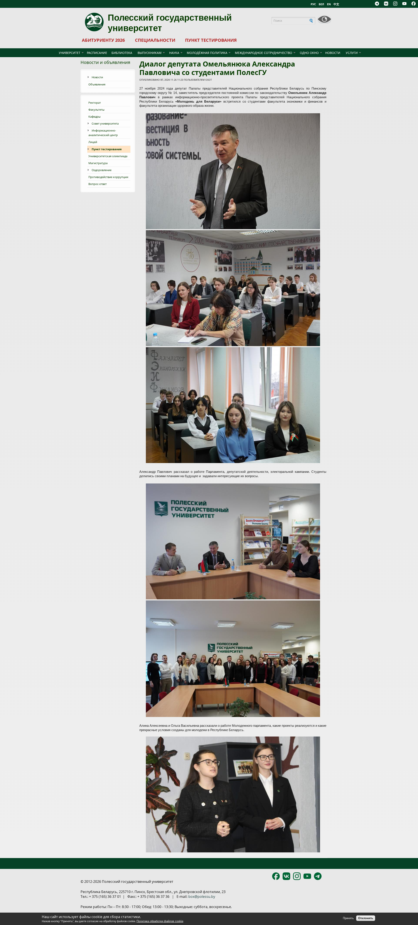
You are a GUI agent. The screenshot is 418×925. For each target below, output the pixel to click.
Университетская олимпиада (107, 156)
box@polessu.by (201, 896)
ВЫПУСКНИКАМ (150, 53)
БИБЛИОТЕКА (121, 53)
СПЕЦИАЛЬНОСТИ (155, 40)
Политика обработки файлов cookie (160, 921)
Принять (348, 918)
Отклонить (365, 918)
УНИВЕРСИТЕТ (69, 53)
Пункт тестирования (107, 149)
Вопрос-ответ (97, 184)
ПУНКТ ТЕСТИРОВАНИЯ (211, 40)
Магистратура (98, 163)
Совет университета (105, 123)
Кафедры (94, 116)
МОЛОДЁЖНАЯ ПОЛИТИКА (207, 53)
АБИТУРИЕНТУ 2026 (103, 40)
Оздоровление (101, 170)
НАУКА (174, 53)
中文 (336, 4)
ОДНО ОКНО (309, 53)
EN (329, 4)
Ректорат (94, 103)
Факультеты (96, 110)
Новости (332, 53)
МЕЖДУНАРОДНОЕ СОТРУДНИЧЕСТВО (263, 53)
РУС (313, 4)
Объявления (96, 84)
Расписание (97, 53)
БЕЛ (321, 4)
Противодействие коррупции (108, 177)
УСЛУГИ (352, 53)
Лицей (92, 142)
